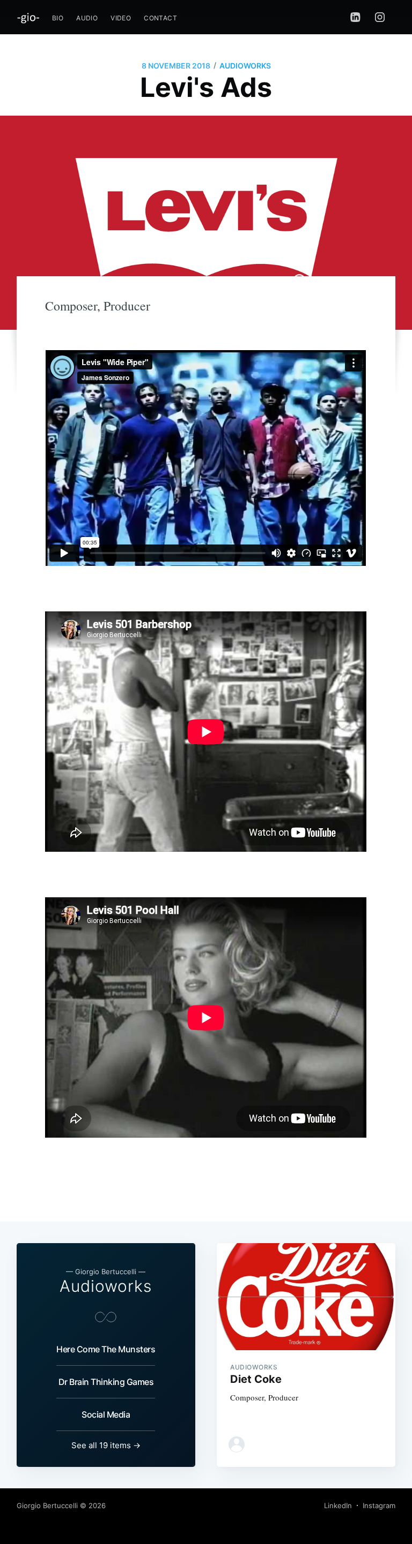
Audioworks (245, 65)
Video (121, 18)
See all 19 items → (106, 1445)
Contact (160, 18)
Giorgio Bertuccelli (47, 1505)
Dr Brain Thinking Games (106, 1381)
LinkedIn (338, 1505)
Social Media (106, 1414)
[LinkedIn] (355, 17)
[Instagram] (382, 17)
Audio (87, 18)
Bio (57, 18)
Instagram (379, 1505)
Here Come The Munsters (105, 1349)
